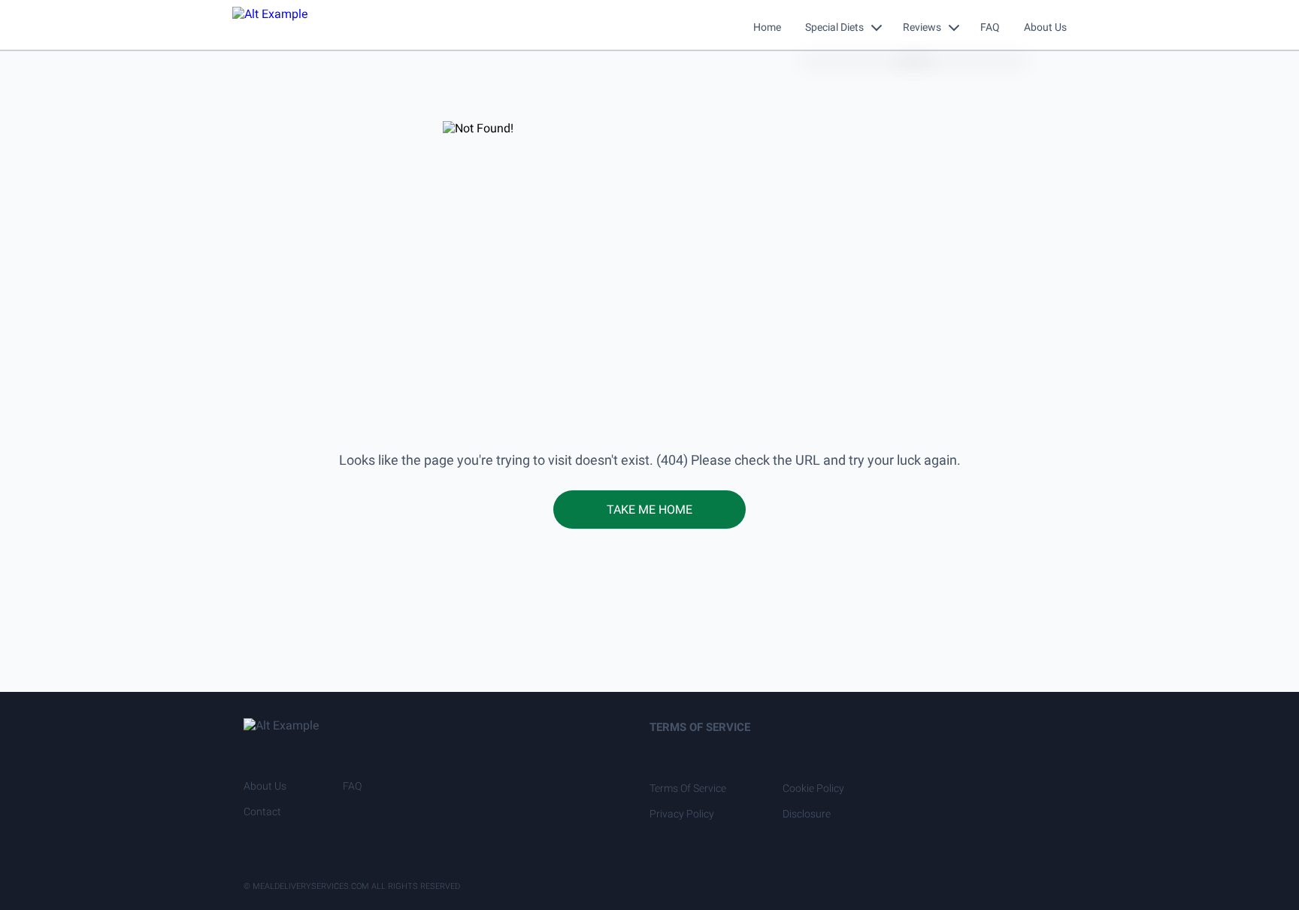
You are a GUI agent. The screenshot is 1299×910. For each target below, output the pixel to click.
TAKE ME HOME (649, 509)
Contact (262, 811)
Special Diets (834, 27)
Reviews (922, 27)
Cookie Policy (813, 788)
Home (767, 27)
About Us (1045, 27)
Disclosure (807, 814)
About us (265, 786)
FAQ (990, 27)
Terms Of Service (688, 788)
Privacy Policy (682, 814)
